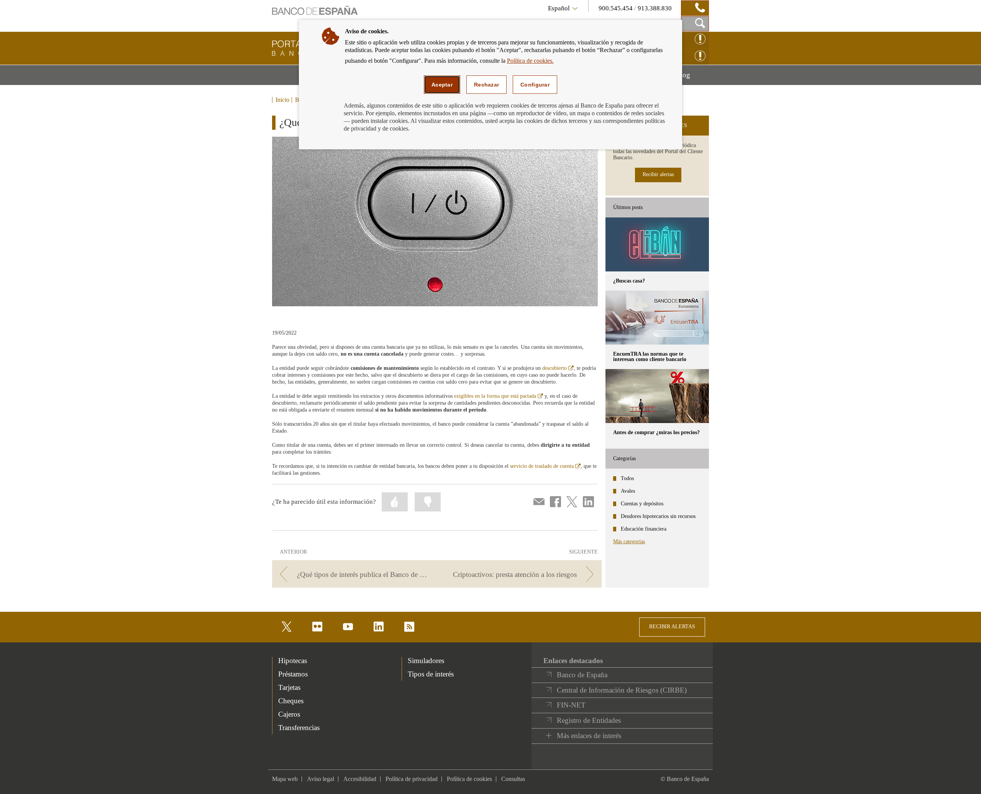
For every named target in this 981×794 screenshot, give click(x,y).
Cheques (290, 701)
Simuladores (426, 661)
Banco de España (582, 675)
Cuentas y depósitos (642, 503)
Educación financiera (643, 529)
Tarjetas (289, 687)
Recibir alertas (658, 174)
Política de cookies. (530, 60)
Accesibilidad (359, 779)
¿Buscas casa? (629, 281)
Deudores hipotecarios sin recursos (658, 516)
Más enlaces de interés (589, 736)
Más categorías (629, 541)
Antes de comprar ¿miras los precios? (656, 432)
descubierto (558, 368)
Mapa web (285, 779)
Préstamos (293, 674)
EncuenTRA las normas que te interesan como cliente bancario (649, 356)
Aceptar (442, 85)
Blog (692, 77)
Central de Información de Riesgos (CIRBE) (622, 690)
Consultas (513, 779)
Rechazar (486, 85)
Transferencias (299, 728)
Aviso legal (320, 779)
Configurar (535, 85)
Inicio (282, 100)
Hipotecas (292, 661)
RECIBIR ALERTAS (672, 626)
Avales (628, 491)
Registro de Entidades (589, 720)
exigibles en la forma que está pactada (498, 396)
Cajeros (289, 714)
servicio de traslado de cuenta (545, 466)
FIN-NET (571, 705)
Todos (627, 478)
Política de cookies (469, 779)
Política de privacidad (412, 779)
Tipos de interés (431, 674)
